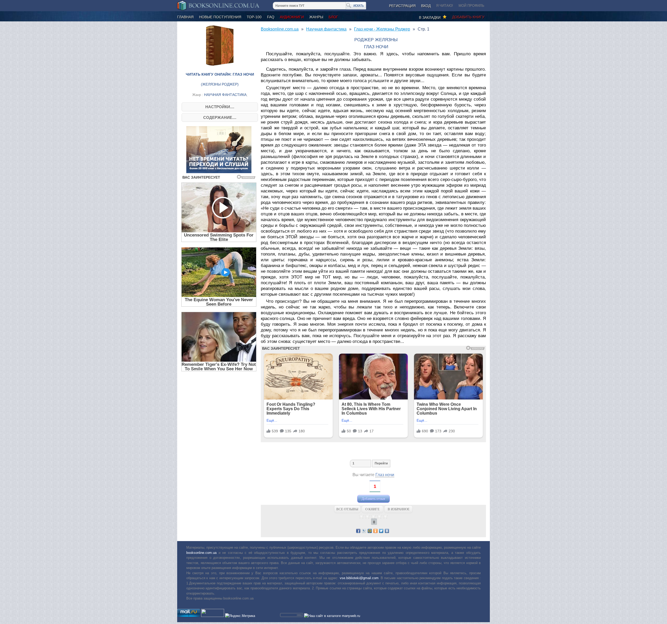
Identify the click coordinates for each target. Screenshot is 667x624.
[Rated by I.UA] (212, 616)
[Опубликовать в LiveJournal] (364, 531)
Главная (185, 17)
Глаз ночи (384, 474)
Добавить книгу (468, 17)
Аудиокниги (292, 17)
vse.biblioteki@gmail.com (359, 578)
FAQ (270, 17)
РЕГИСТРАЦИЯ (402, 6)
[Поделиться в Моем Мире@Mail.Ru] (370, 531)
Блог (333, 17)
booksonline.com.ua (201, 553)
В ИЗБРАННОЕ (399, 509)
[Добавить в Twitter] (381, 531)
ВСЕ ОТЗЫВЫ (347, 509)
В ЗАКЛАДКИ (431, 17)
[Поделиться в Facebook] (358, 531)
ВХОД (426, 6)
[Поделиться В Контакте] (387, 531)
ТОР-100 (254, 17)
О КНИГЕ (372, 509)
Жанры (316, 17)
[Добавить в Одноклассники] (375, 531)
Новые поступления (220, 17)
